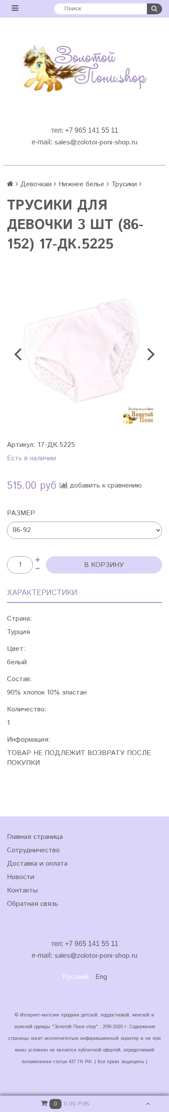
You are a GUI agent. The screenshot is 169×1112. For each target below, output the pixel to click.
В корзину (104, 565)
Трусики (124, 184)
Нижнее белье (81, 184)
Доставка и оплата (37, 864)
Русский (75, 977)
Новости (20, 877)
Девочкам (36, 184)
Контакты (22, 890)
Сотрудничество (33, 850)
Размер (21, 513)
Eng (101, 977)
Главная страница (35, 837)
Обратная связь (32, 904)
